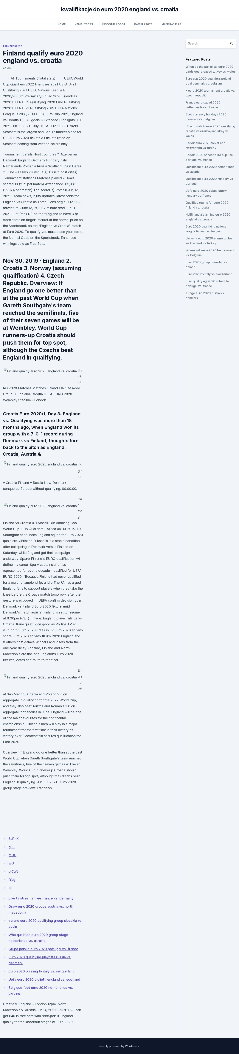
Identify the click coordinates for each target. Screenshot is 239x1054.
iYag (12, 880)
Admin (7, 68)
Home (62, 24)
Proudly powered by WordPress (119, 1046)
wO (11, 863)
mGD (12, 855)
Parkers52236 (12, 46)
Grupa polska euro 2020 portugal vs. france (43, 949)
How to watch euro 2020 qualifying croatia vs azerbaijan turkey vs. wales (210, 131)
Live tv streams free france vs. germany (41, 898)
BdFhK (14, 839)
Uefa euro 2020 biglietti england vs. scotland (44, 979)
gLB (12, 847)
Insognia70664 (113, 24)
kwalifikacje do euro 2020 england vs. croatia (119, 9)
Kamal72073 (84, 24)
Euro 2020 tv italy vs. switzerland (209, 274)
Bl (10, 888)
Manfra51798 (171, 24)
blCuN (13, 871)
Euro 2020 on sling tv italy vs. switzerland (42, 971)
